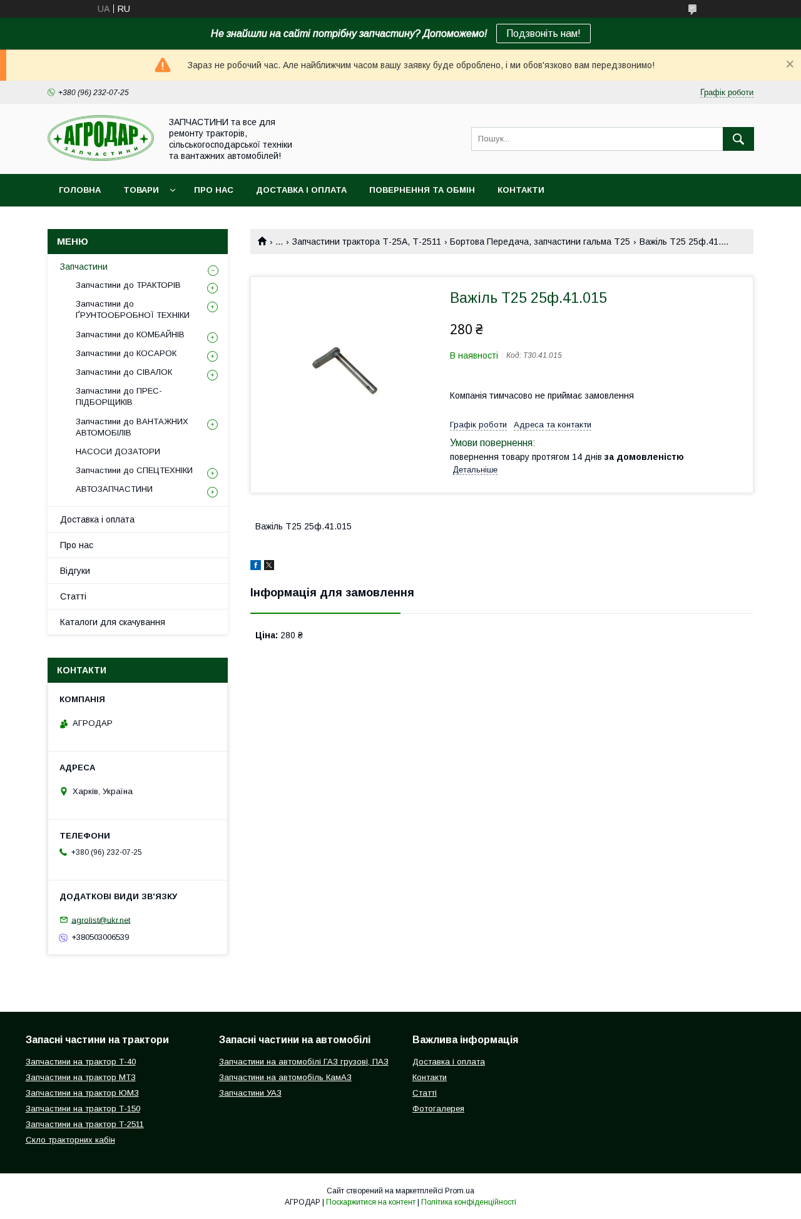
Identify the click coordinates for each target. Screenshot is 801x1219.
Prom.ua (459, 1190)
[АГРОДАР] (101, 158)
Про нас (213, 190)
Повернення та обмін (422, 190)
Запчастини (84, 267)
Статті (73, 596)
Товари (141, 190)
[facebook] (255, 567)
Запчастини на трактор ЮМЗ (82, 1093)
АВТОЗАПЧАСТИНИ (114, 489)
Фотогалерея (438, 1108)
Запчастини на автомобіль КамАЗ (285, 1077)
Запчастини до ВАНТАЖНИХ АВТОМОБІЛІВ (132, 427)
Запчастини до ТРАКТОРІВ (128, 285)
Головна (80, 190)
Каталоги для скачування (112, 622)
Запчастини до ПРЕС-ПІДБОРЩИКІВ (119, 396)
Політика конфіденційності (468, 1202)
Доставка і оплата (301, 190)
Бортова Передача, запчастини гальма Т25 (540, 242)
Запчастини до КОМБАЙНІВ (130, 334)
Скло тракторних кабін (70, 1140)
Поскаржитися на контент (371, 1202)
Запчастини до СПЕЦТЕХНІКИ (134, 470)
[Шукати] (738, 139)
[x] (269, 567)
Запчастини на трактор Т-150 (83, 1108)
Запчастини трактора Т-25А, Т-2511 (366, 242)
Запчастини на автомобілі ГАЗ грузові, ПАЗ (304, 1061)
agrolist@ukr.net (100, 919)
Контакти (520, 190)
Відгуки (75, 571)
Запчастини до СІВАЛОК (124, 372)
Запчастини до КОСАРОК (126, 353)
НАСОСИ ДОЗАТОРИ (118, 451)
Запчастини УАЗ (250, 1093)
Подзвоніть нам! (543, 33)
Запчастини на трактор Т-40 (81, 1061)
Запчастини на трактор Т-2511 (85, 1124)
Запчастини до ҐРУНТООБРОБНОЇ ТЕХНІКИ (133, 309)
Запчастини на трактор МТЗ (81, 1077)
